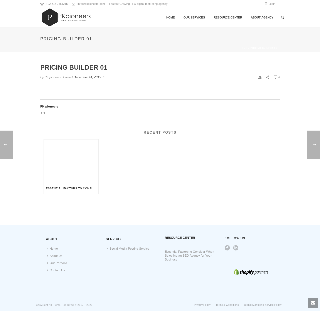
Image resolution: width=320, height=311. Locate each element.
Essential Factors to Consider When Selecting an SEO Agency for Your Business (72, 188)
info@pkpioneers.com (91, 3)
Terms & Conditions (227, 304)
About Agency (262, 17)
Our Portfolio (58, 263)
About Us (56, 255)
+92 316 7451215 (57, 3)
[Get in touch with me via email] (43, 113)
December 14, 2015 (87, 77)
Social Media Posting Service (129, 248)
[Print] (259, 77)
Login (272, 3)
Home (170, 17)
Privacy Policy (202, 304)
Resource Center (228, 17)
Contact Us (57, 270)
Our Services (194, 17)
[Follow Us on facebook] (227, 248)
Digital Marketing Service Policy (262, 304)
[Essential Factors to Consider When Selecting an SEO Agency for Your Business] (71, 161)
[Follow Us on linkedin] (235, 248)
